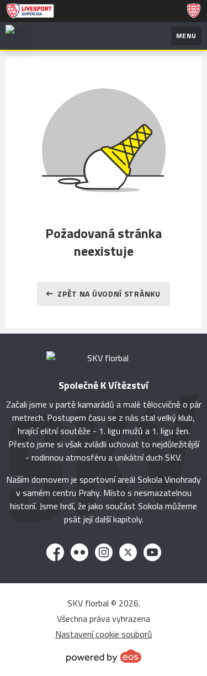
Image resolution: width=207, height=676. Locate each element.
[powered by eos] (103, 656)
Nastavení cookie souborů (103, 634)
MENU (186, 35)
